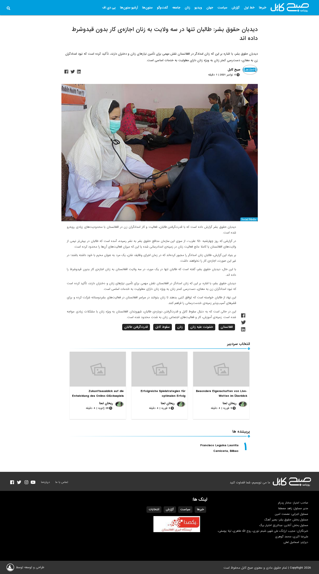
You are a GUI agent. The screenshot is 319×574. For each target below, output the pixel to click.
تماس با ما (61, 482)
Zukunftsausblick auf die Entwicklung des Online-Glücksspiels (98, 393)
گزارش (236, 7)
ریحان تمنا (229, 403)
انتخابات (154, 509)
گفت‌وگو (162, 7)
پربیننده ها (241, 432)
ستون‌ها (147, 7)
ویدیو (198, 7)
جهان (209, 7)
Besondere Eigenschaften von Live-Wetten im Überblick (221, 393)
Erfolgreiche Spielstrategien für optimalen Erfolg (163, 393)
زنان (187, 7)
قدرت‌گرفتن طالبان (136, 327)
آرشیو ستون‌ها (129, 7)
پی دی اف (109, 7)
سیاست (222, 7)
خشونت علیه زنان (201, 327)
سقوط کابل (162, 327)
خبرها (262, 7)
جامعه (176, 7)
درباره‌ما (45, 482)
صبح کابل (234, 70)
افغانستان (227, 327)
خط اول (249, 7)
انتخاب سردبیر (238, 344)
